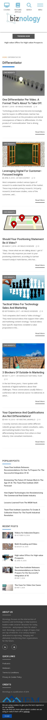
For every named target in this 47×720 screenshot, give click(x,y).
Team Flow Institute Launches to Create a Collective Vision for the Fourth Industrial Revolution (22, 512)
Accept (7, 716)
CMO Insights (9, 72)
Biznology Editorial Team (30, 376)
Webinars (6, 668)
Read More (40, 132)
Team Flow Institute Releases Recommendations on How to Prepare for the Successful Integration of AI (23, 45)
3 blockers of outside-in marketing (23, 372)
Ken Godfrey (24, 178)
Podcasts (6, 663)
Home (4, 57)
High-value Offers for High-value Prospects (23, 42)
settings (27, 712)
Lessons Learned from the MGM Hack (20, 503)
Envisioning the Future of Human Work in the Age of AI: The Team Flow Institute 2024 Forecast (23, 483)
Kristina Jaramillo (27, 420)
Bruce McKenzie (25, 107)
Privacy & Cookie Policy (12, 677)
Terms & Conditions (10, 672)
